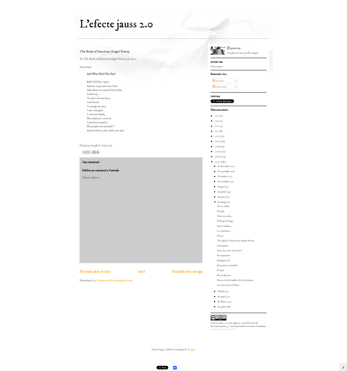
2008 (217, 146)
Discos (220, 235)
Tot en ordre (223, 206)
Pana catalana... (224, 226)
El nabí (220, 211)
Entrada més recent (95, 271)
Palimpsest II (223, 260)
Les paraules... (224, 231)
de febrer (222, 301)
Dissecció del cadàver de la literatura (235, 280)
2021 (217, 115)
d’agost (221, 186)
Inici (141, 271)
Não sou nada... (224, 216)
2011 (217, 131)
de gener (222, 306)
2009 (217, 141)
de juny (221, 196)
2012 (217, 126)
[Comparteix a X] (91, 152)
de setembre (224, 181)
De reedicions (224, 275)
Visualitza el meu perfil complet (242, 53)
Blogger (191, 349)
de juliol (222, 191)
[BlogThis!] (87, 152)
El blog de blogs (225, 221)
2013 (217, 121)
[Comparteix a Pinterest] (98, 152)
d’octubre (223, 176)
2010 (217, 136)
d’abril (221, 291)
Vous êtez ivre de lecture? (229, 250)
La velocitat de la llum (228, 285)
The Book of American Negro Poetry (235, 240)
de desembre (224, 166)
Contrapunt (222, 245)
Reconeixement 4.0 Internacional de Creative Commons (238, 326)
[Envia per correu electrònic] (84, 152)
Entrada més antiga (187, 271)
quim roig (235, 48)
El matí (220, 270)
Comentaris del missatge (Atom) (114, 280)
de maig (222, 202)
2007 (217, 151)
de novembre (224, 171)
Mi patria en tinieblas (227, 265)
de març (222, 296)
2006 (217, 156)
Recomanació (223, 255)
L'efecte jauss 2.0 (116, 24)
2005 (217, 161)
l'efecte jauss (217, 66)
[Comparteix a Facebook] (94, 152)
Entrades (219, 80)
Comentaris (221, 86)
